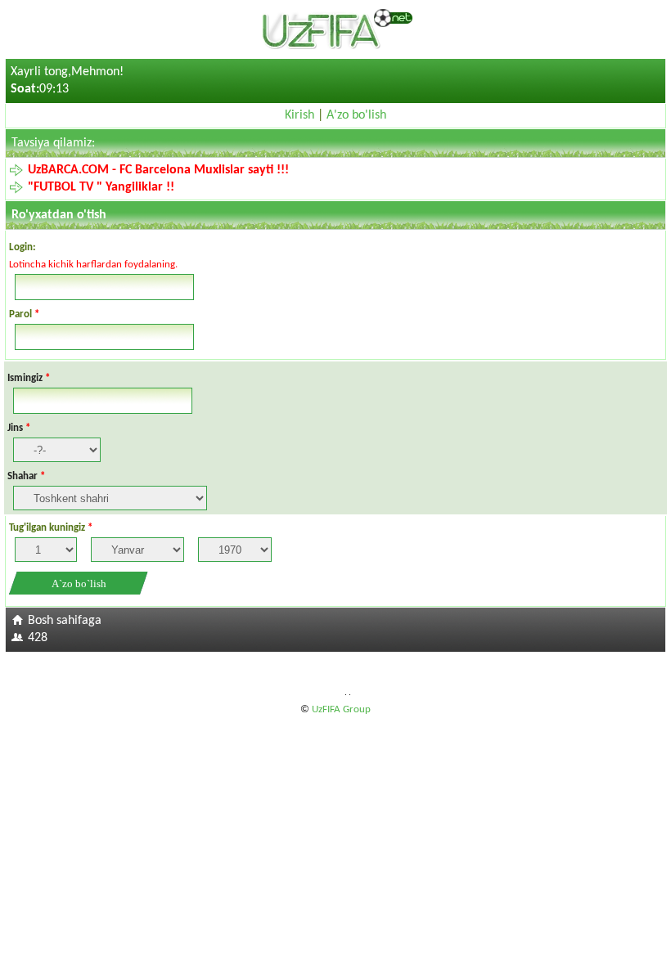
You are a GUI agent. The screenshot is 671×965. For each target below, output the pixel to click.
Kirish (299, 115)
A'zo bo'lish (356, 115)
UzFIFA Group (341, 709)
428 (37, 637)
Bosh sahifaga (64, 620)
